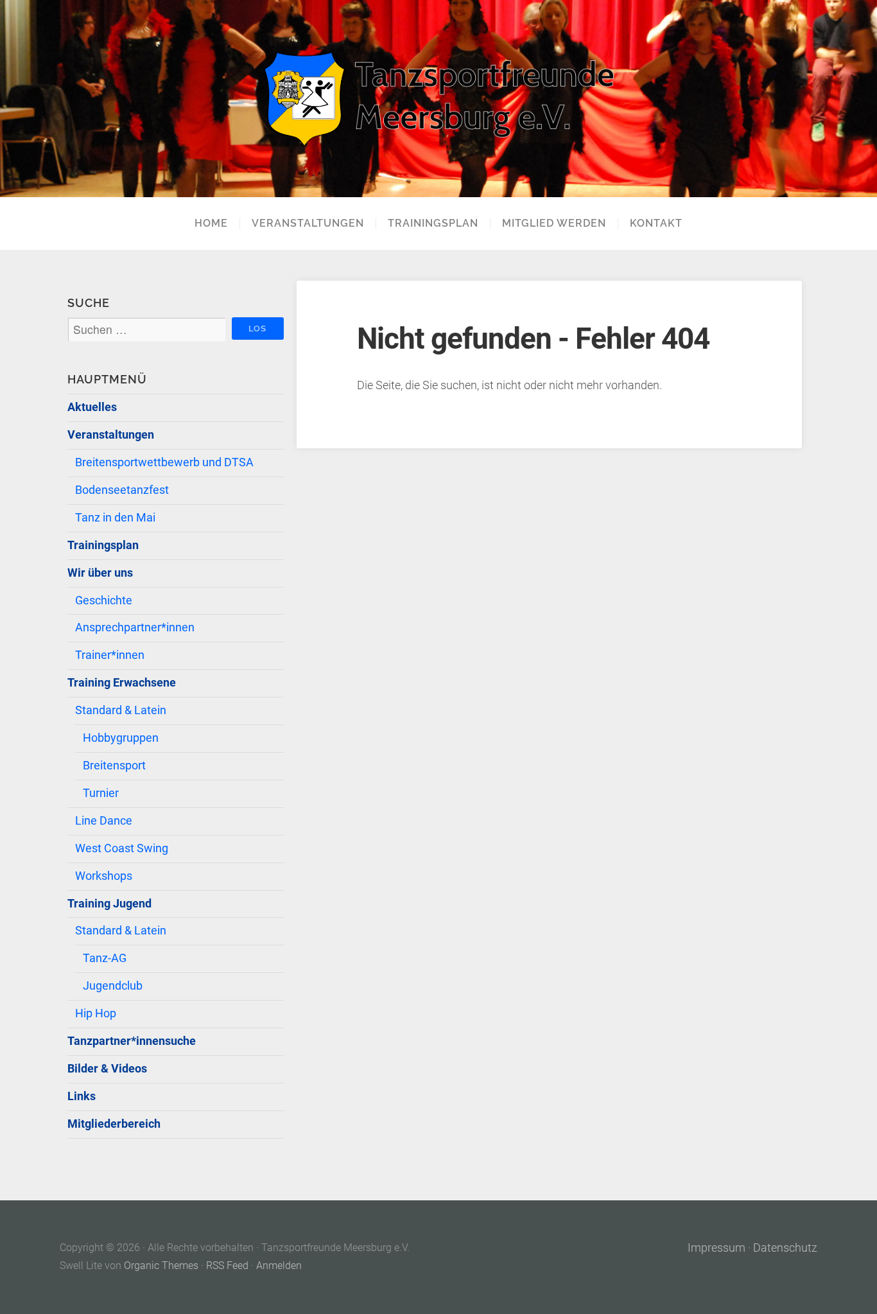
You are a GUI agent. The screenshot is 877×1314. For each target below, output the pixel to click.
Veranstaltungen (308, 223)
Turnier (101, 793)
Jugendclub (113, 985)
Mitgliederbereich (114, 1123)
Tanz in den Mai (115, 517)
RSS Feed (227, 1265)
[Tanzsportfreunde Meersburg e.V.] (438, 99)
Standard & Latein (120, 710)
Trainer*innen (109, 655)
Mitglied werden (554, 223)
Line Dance (103, 820)
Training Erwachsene (121, 682)
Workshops (103, 876)
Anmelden (279, 1265)
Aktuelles (92, 407)
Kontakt (656, 223)
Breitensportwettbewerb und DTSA (164, 462)
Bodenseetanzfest (122, 490)
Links (81, 1096)
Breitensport (114, 765)
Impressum (716, 1247)
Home (211, 223)
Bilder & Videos (107, 1068)
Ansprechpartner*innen (135, 627)
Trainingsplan (433, 223)
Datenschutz (785, 1247)
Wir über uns (100, 572)
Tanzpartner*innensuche (131, 1041)
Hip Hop (95, 1013)
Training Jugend (109, 903)
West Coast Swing (121, 848)
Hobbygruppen (121, 737)
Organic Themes (161, 1265)
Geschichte (103, 600)
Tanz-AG (104, 958)
